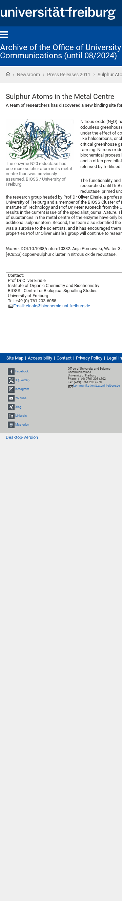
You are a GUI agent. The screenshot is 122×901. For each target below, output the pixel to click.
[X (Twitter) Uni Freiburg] (11, 380)
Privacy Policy (89, 358)
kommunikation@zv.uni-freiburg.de (96, 385)
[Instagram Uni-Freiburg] (11, 389)
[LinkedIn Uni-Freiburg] (11, 415)
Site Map (14, 358)
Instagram (22, 389)
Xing (18, 407)
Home (8, 73)
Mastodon (22, 424)
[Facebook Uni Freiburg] (11, 371)
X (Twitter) (22, 380)
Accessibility (40, 358)
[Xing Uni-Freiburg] (11, 407)
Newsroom (28, 74)
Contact (64, 358)
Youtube (20, 398)
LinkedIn (21, 415)
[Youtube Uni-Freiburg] (11, 398)
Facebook (22, 371)
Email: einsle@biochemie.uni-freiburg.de (51, 305)
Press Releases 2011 (68, 74)
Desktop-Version (22, 437)
